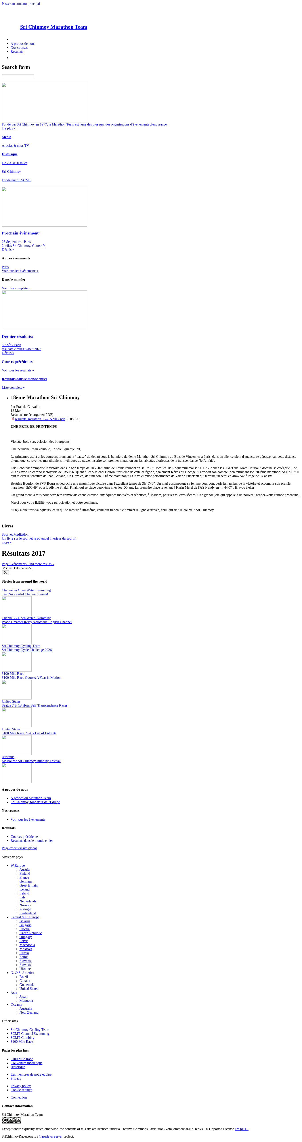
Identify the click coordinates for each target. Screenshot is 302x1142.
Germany (25, 881)
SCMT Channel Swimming (30, 1033)
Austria (24, 869)
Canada (24, 981)
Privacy (16, 1078)
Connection (19, 1097)
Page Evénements (14, 564)
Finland (24, 873)
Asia (14, 992)
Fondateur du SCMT (16, 180)
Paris (5, 267)
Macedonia (27, 945)
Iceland (24, 889)
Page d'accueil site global (19, 848)
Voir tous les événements (28, 819)
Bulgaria (25, 925)
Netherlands (27, 901)
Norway (25, 905)
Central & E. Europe (25, 917)
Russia (24, 953)
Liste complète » (13, 387)
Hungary (25, 937)
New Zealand (28, 1012)
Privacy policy (21, 1086)
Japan (23, 996)
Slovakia (25, 965)
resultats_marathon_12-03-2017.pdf (40, 419)
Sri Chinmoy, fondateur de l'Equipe (35, 802)
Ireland (24, 893)
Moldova (25, 949)
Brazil (23, 977)
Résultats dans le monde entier (32, 840)
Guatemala (26, 984)
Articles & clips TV (15, 145)
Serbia (23, 957)
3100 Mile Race (22, 1041)
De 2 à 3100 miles (14, 163)
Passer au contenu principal (21, 4)
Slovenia (25, 961)
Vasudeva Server (51, 1136)
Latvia (23, 941)
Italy (22, 897)
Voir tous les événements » (20, 271)
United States (28, 988)
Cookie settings (21, 1090)
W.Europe (18, 865)
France (24, 877)
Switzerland (27, 913)
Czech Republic (30, 933)
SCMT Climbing (22, 1037)
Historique (18, 1067)
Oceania (16, 1004)
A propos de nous (23, 43)
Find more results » (40, 564)
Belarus (24, 921)
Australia (25, 1008)
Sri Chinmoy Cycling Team (30, 1029)
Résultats (17, 51)
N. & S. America (22, 973)
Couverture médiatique (26, 1063)
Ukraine (25, 969)
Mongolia (26, 1000)
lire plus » (241, 1129)
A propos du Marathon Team (31, 798)
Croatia (24, 929)
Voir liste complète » (16, 288)
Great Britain (28, 885)
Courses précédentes (25, 836)
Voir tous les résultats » (18, 370)
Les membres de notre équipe (31, 1074)
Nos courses (19, 47)
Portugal (25, 909)
